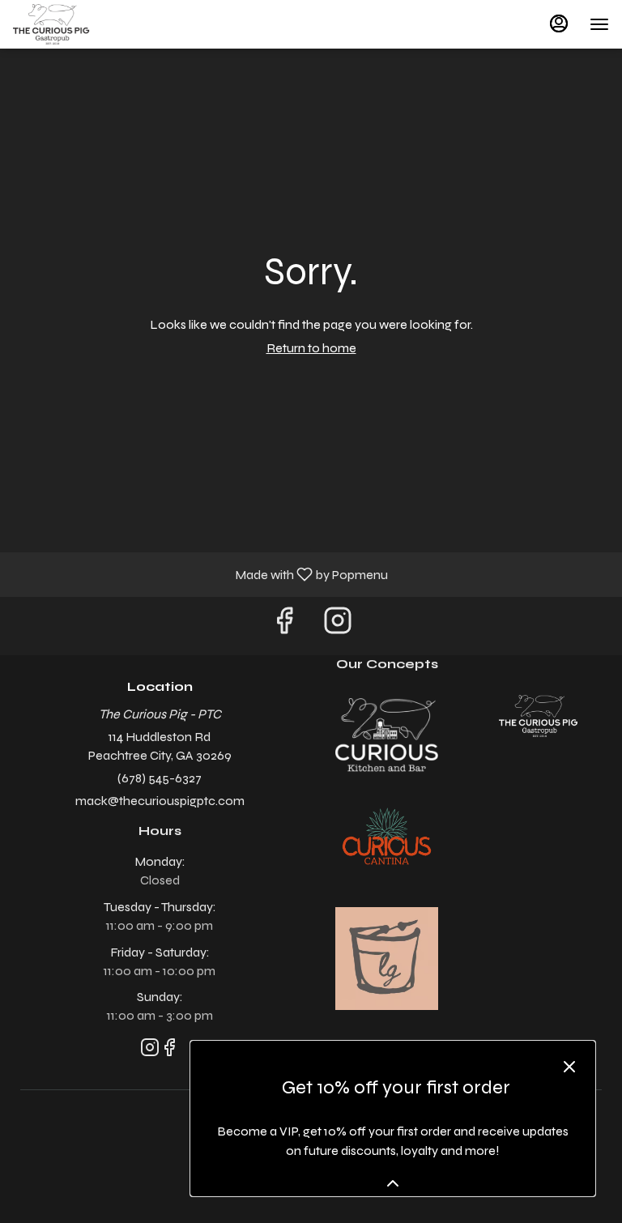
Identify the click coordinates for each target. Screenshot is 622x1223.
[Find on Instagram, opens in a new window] (337, 625)
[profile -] (559, 23)
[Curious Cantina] (386, 838)
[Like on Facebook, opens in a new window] (284, 625)
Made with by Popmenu (200, 574)
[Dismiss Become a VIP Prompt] (569, 1066)
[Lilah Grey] (386, 957)
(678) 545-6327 (159, 778)
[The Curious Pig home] (86, 24)
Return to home (311, 348)
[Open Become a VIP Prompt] (393, 1183)
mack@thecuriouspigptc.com (160, 800)
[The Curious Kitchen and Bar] (386, 733)
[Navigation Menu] (599, 24)
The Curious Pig (538, 716)
